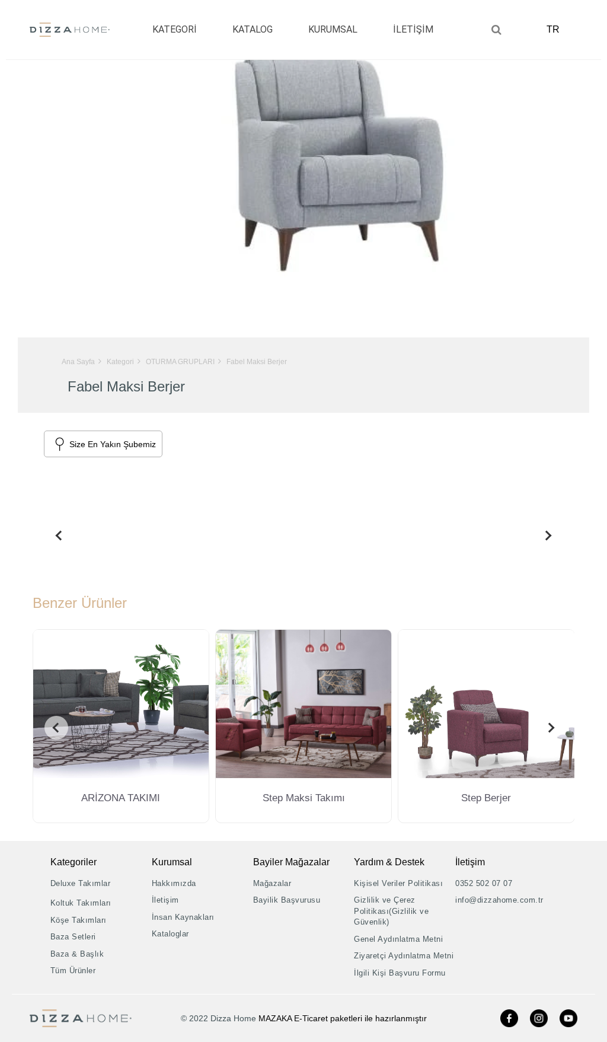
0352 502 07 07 (483, 883)
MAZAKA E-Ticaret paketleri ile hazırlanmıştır (342, 1018)
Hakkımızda (174, 883)
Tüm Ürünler (73, 970)
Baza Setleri (73, 936)
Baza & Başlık (77, 953)
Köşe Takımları (78, 920)
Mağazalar (272, 883)
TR (553, 29)
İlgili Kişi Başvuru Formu (400, 972)
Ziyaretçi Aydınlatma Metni (403, 955)
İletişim (165, 900)
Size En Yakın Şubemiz (112, 444)
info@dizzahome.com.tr (499, 900)
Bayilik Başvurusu (287, 900)
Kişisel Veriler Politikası (398, 883)
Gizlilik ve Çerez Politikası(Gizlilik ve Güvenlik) (391, 911)
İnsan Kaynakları (183, 917)
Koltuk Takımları (80, 902)
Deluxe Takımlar (80, 883)
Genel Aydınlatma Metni (398, 939)
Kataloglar (170, 933)
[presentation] (56, 535)
